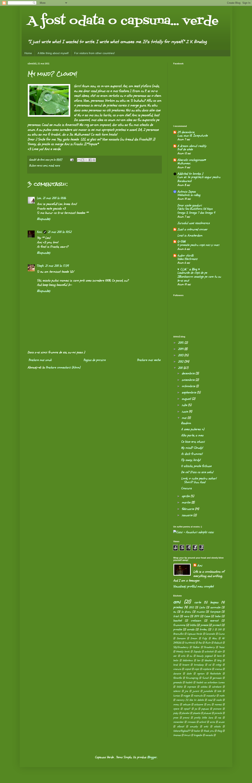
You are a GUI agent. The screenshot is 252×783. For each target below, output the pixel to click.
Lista (202, 607)
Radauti (218, 642)
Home (28, 53)
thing (219, 731)
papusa (205, 709)
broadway (199, 665)
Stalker (196, 647)
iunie (185, 411)
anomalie (215, 607)
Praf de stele (185, 149)
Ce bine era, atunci (193, 442)
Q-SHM (181, 241)
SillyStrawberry (180, 647)
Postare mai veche (148, 360)
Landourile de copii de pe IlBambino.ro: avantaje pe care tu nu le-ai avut (199, 277)
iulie (185, 405)
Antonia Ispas (186, 191)
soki (206, 726)
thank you (209, 731)
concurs (177, 669)
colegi (218, 665)
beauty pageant (204, 656)
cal (209, 665)
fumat (205, 678)
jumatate (208, 691)
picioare (217, 709)
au (191, 656)
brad (175, 665)
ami (45, 165)
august (187, 399)
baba (217, 616)
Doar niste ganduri (189, 205)
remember (178, 722)
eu (174, 612)
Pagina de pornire (94, 360)
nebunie (186, 704)
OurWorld (190, 642)
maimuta (198, 695)
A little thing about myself (53, 53)
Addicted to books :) (190, 174)
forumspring (192, 678)
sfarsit (180, 726)
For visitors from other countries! (94, 53)
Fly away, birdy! (190, 460)
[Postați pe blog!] (83, 160)
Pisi (200, 642)
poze (175, 717)
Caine (207, 616)
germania (217, 678)
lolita (193, 625)
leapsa (214, 602)
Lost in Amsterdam (189, 235)
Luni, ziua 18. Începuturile (192, 136)
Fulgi (204, 638)
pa (196, 709)
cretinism (196, 620)
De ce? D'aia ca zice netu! (197, 472)
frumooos (179, 625)
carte (197, 602)
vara (57, 165)
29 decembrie (185, 132)
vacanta (209, 735)
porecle (218, 713)
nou (209, 704)
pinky (175, 713)
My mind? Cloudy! (192, 448)
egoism (200, 673)
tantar (197, 731)
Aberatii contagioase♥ (191, 160)
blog (219, 660)
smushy (194, 726)
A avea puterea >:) (192, 429)
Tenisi (221, 647)
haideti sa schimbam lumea (210, 682)
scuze (221, 722)
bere (219, 656)
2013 (181, 355)
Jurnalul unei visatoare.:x (193, 223)
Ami (39, 232)
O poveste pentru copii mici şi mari (198, 245)
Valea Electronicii (187, 259)
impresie (191, 687)
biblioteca (188, 660)
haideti (188, 682)
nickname (198, 704)
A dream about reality (191, 146)
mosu (176, 704)
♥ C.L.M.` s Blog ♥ (188, 269)
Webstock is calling (188, 195)
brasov (185, 665)
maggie (186, 695)
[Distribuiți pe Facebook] (90, 160)
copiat (188, 669)
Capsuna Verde (194, 634)
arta (183, 656)
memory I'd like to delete (190, 700)
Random (186, 423)
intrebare (216, 687)
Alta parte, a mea (192, 435)
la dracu (186, 612)
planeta (196, 713)
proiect (217, 625)
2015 (181, 343)
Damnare (181, 638)
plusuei (207, 713)
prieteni (178, 607)
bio (198, 660)
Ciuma (221, 634)
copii (196, 669)
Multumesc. (184, 163)
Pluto (208, 642)
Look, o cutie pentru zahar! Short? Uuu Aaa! (198, 480)
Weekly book (183, 651)
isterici (176, 691)
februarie (188, 509)
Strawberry (209, 647)
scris (212, 722)
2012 (181, 361)
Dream (194, 638)
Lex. (39, 198)
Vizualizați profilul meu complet (193, 586)
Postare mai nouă (40, 360)
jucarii (196, 691)
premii (186, 717)
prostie (177, 629)
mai (184, 418)
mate (221, 695)
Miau (214, 638)
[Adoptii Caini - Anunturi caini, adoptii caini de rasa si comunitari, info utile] (193, 532)
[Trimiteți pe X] (86, 160)
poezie (204, 625)
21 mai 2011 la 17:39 (57, 266)
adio (219, 651)
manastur (211, 695)
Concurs (186, 488)
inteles (204, 687)
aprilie (186, 496)
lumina (176, 695)
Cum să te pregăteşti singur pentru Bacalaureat (198, 179)
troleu (203, 629)
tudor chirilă (185, 255)
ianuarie (187, 515)
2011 (180, 368)
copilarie (207, 669)
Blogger (152, 757)
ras (219, 717)
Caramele (210, 634)
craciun (218, 669)
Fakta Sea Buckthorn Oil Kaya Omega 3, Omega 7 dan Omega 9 (196, 211)
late (219, 691)
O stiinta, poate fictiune (196, 466)
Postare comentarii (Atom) (63, 367)
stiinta (217, 726)
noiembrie (188, 380)
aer (175, 656)
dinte (189, 673)
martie (186, 502)
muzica (200, 612)
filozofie (177, 678)
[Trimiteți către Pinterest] (94, 160)
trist (176, 616)
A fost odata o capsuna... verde (123, 21)
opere (176, 709)
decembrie (188, 373)
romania (191, 722)
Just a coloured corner (192, 229)
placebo (185, 713)
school (202, 722)
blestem (209, 660)
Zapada (197, 651)
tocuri (187, 735)
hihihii (180, 687)
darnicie (177, 673)
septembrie (189, 392)
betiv (175, 660)
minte (219, 700)
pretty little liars (203, 717)
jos (186, 691)
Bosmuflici (178, 634)
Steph (40, 266)
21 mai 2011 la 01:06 (54, 198)
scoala (190, 629)
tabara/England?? (181, 731)
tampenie (215, 612)
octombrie (189, 386)
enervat (214, 620)
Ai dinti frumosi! (191, 454)
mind (51, 165)
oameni (218, 704)
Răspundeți (43, 219)
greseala (177, 682)
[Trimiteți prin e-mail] (79, 160)
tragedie (198, 735)
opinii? (187, 709)
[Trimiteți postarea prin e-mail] (71, 160)
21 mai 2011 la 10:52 (59, 232)
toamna (177, 735)
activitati (209, 651)
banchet (177, 620)
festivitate (215, 673)
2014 (181, 349)
